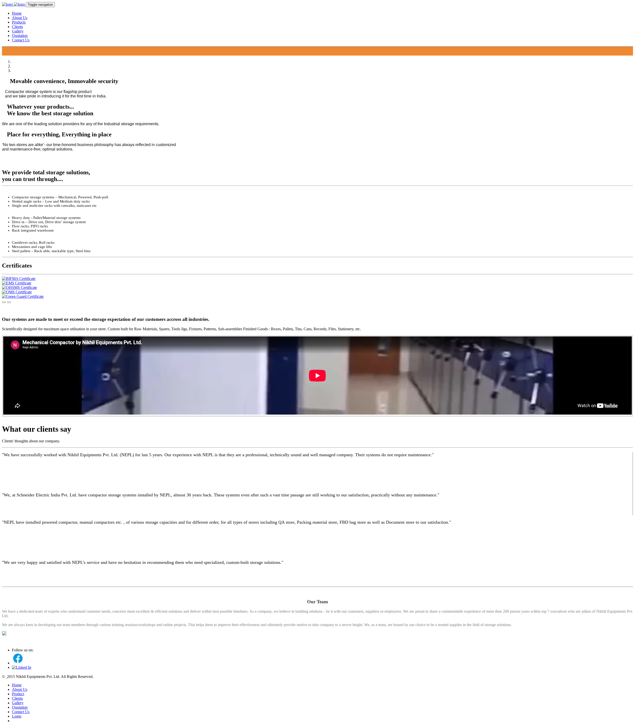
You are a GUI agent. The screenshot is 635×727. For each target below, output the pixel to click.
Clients (17, 27)
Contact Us (21, 40)
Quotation (20, 35)
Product (18, 694)
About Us (19, 18)
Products (19, 22)
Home (17, 13)
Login (16, 716)
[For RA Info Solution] (6, 676)
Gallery (18, 31)
